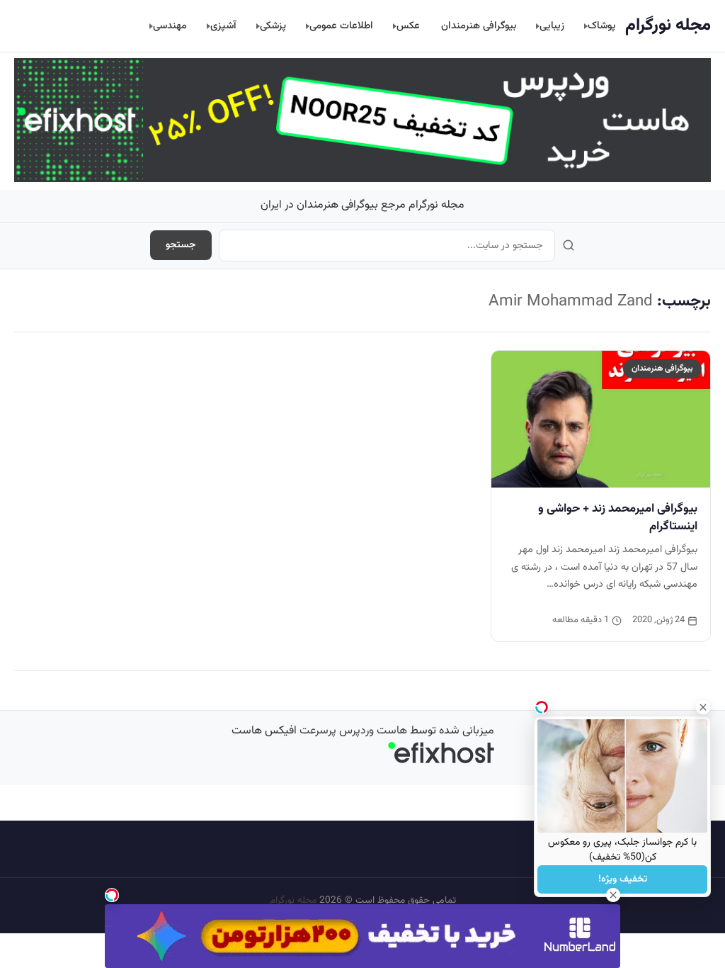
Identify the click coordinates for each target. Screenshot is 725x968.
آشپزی (223, 26)
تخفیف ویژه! (622, 879)
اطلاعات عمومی (341, 26)
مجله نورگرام (668, 25)
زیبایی (552, 26)
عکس (408, 26)
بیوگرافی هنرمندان (478, 26)
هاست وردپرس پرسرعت (353, 731)
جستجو (181, 245)
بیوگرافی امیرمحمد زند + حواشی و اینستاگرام (617, 518)
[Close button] (703, 707)
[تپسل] (112, 895)
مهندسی (170, 26)
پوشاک (601, 26)
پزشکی (273, 26)
